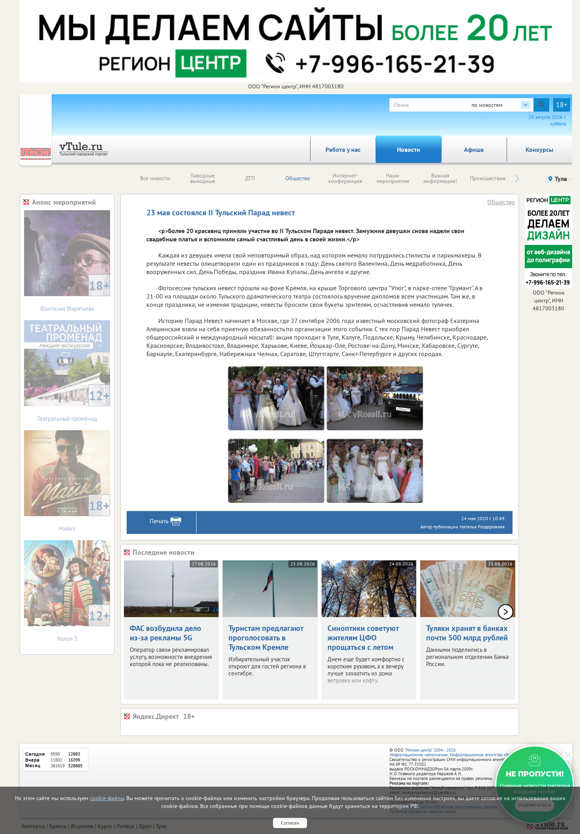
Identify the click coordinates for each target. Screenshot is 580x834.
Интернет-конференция (345, 178)
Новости (408, 149)
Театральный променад (73, 404)
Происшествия (487, 178)
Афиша (474, 149)
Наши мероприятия (392, 178)
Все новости (155, 178)
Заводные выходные (202, 178)
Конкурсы (539, 149)
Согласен (290, 823)
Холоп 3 (83, 624)
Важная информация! (440, 178)
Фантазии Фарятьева (75, 294)
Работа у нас (343, 149)
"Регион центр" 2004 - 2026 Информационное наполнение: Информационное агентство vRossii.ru (455, 752)
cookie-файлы (107, 798)
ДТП (250, 178)
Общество (297, 178)
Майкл (84, 514)
